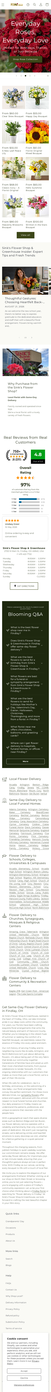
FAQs (8, 1283)
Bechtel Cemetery (30, 815)
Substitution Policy (15, 1322)
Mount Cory (35, 790)
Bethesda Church (34, 937)
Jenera (30, 787)
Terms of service (14, 1328)
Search (9, 1259)
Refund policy (12, 1315)
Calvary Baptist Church (30, 943)
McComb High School (20, 907)
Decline (24, 1378)
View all (25, 235)
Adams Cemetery (18, 809)
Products (10, 1234)
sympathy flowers (30, 1095)
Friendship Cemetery (20, 839)
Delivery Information (16, 1302)
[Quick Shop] (28, 4)
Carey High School (27, 880)
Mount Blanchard (18, 790)
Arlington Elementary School (23, 874)
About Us (10, 1241)
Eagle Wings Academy (28, 895)
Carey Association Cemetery (34, 821)
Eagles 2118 (14, 991)
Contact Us (11, 1289)
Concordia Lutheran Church (23, 964)
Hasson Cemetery (28, 845)
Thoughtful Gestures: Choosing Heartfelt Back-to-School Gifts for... (24, 300)
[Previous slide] (16, 76)
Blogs (8, 1265)
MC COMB (42, 787)
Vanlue (43, 793)
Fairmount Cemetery (32, 833)
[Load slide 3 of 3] (30, 75)
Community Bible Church (32, 961)
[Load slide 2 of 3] (25, 75)
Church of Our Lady (20, 955)
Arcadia (13, 784)
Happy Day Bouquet (36, 116)
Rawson (24, 793)
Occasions (11, 1228)
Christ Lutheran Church (36, 949)
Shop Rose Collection (25, 59)
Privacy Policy (13, 1309)
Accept (24, 1371)
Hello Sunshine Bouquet (34, 189)
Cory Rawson (35, 883)
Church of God (39, 952)
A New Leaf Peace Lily (11, 152)
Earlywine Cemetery (30, 830)
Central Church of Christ (36, 946)
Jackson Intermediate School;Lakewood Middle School (29, 901)
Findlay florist (39, 1191)
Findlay (21, 787)
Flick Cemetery (40, 836)
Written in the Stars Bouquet (36, 226)
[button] (34, 4)
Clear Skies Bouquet (13, 116)
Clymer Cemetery (19, 824)
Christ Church (16, 949)
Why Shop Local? (14, 1296)
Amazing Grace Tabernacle (23, 931)
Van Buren (34, 793)
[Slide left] (19, 337)
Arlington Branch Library (35, 871)
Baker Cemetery (19, 812)
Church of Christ (18, 952)
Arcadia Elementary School (24, 868)
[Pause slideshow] (48, 76)
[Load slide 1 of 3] (21, 75)
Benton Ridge (41, 784)
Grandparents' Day (15, 1221)
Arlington (24, 784)
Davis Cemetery (33, 827)
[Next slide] (35, 76)
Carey (12, 787)
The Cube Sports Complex (30, 994)
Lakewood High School (34, 904)
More (25, 761)
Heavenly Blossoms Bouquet (12, 226)
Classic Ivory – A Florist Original (10, 189)
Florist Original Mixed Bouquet (34, 152)
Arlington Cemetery (38, 809)
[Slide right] (32, 337)
